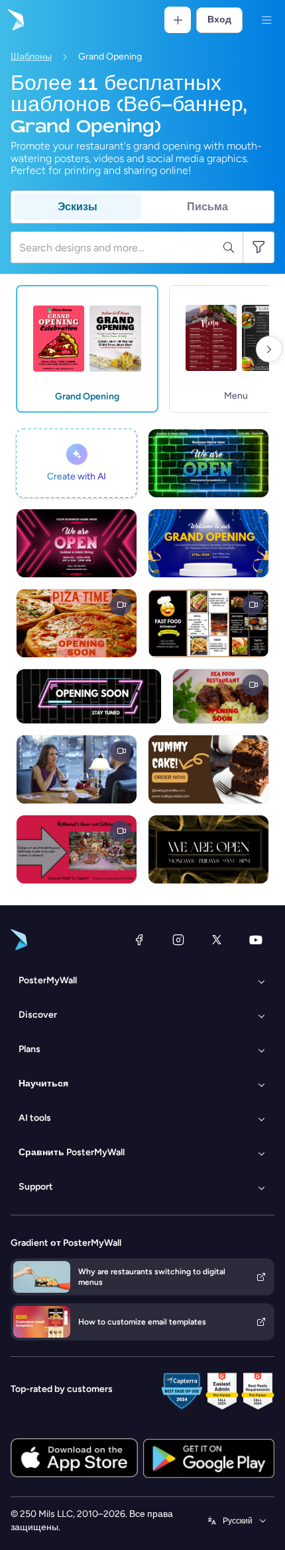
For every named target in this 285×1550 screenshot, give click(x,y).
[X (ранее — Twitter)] (216, 939)
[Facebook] (139, 939)
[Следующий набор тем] (269, 349)
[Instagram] (178, 939)
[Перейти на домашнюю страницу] (14, 20)
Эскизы (77, 206)
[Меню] (266, 19)
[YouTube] (256, 939)
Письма (207, 206)
